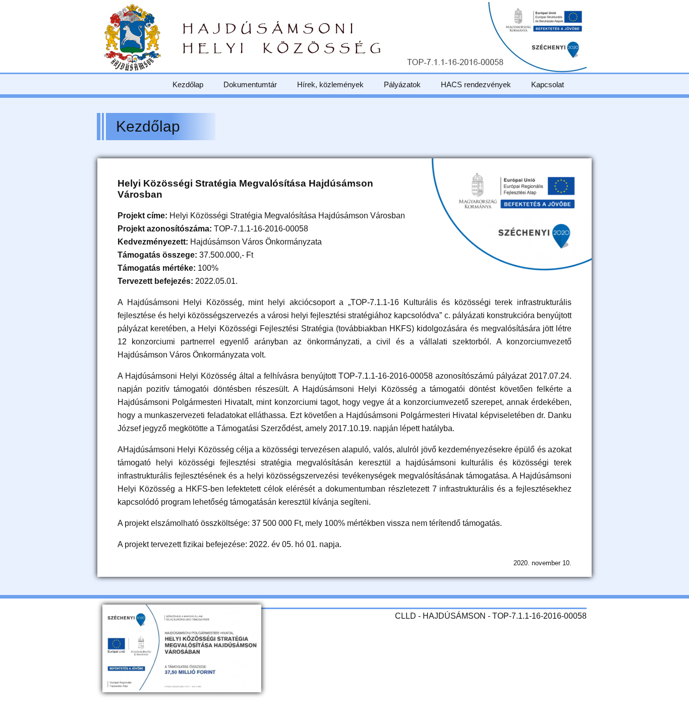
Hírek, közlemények (330, 84)
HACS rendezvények (476, 84)
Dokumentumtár (250, 84)
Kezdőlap (188, 84)
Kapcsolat (547, 84)
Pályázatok (402, 84)
